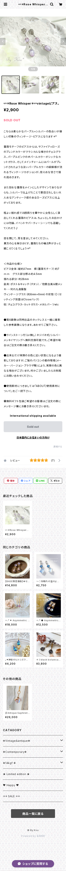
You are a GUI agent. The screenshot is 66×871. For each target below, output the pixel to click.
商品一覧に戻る (33, 814)
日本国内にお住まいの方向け (33, 437)
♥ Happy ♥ (11, 785)
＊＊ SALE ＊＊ (11, 796)
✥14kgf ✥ (9, 762)
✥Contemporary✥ (15, 751)
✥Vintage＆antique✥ (16, 740)
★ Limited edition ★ (16, 774)
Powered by (29, 836)
